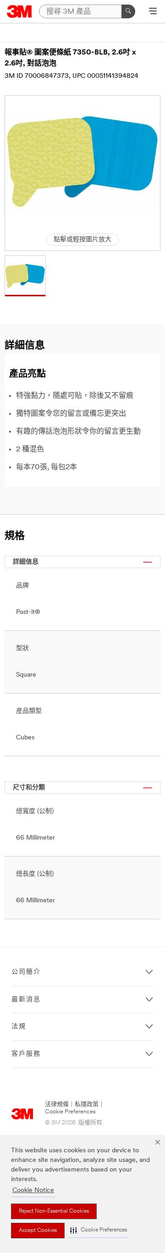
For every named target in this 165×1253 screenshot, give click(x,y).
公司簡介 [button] (26, 972)
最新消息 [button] (26, 999)
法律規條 (57, 1104)
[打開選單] (153, 12)
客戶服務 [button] (26, 1054)
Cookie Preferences (70, 1112)
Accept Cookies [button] (38, 1230)
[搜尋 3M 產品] (128, 11)
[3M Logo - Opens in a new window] (19, 11)
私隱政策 (87, 1104)
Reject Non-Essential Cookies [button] (54, 1211)
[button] (98, 1230)
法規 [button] (18, 1026)
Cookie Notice (33, 1190)
